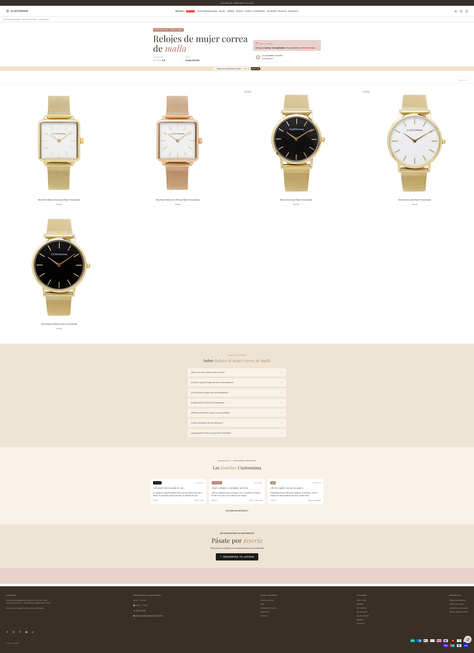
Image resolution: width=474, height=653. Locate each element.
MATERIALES (293, 11)
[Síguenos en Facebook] (7, 632)
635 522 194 (141, 610)
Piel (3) (246, 69)
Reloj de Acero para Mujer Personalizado (296, 200)
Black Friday (361, 600)
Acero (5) (255, 69)
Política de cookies (456, 604)
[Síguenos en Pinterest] (20, 632)
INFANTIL (239, 11)
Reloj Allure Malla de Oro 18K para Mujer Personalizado (178, 200)
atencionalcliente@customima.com (149, 615)
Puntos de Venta (267, 600)
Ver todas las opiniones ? (237, 510)
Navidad (360, 604)
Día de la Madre (363, 616)
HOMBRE (230, 11)
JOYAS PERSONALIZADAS (207, 11)
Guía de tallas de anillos (458, 612)
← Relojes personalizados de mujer (228, 69)
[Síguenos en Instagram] (13, 632)
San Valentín (362, 608)
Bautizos (360, 620)
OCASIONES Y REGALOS (276, 11)
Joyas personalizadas (11, 19)
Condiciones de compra (458, 608)
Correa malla (43, 19)
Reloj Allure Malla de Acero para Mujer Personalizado (59, 200)
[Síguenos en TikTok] (33, 632)
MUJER (222, 11)
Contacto (264, 616)
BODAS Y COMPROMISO (255, 11)
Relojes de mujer (29, 19)
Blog (262, 604)
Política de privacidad (457, 600)
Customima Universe (268, 608)
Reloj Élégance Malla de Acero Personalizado (59, 324)
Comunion (361, 623)
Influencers (264, 612)
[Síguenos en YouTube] (26, 632)
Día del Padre (362, 612)
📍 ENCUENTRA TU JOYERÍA (237, 557)
